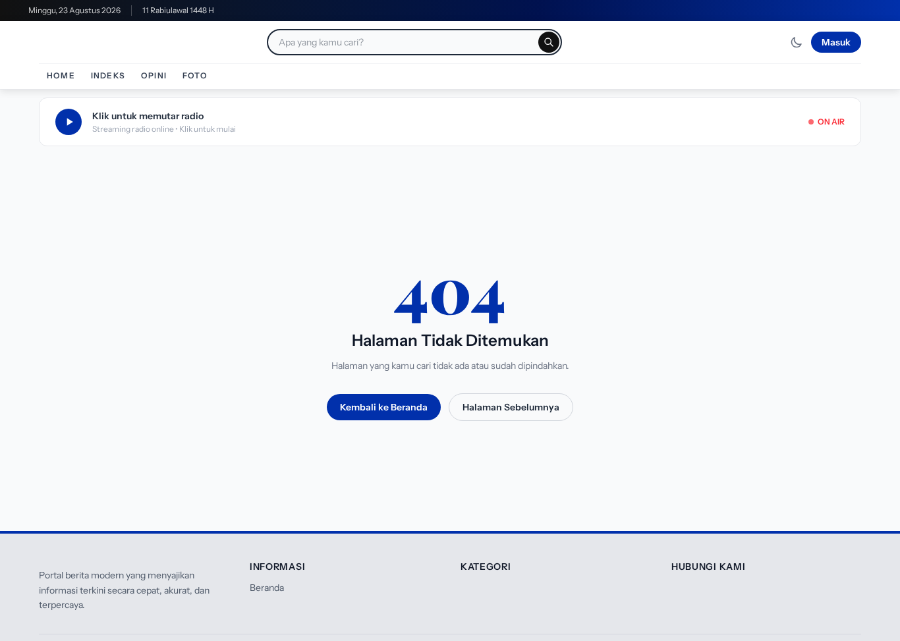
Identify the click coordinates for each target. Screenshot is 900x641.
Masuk (836, 42)
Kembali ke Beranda (384, 407)
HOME (61, 75)
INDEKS (108, 75)
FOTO (195, 75)
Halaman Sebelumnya (511, 407)
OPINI (154, 75)
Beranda (267, 588)
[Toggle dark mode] (796, 42)
